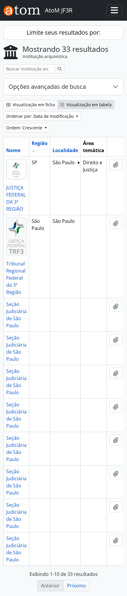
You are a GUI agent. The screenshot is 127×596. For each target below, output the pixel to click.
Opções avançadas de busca (47, 87)
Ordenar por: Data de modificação (40, 116)
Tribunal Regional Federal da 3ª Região (15, 277)
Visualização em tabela (88, 104)
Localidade (65, 150)
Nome (13, 150)
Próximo (76, 585)
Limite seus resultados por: (63, 32)
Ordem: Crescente (24, 128)
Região (40, 143)
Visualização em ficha (33, 104)
